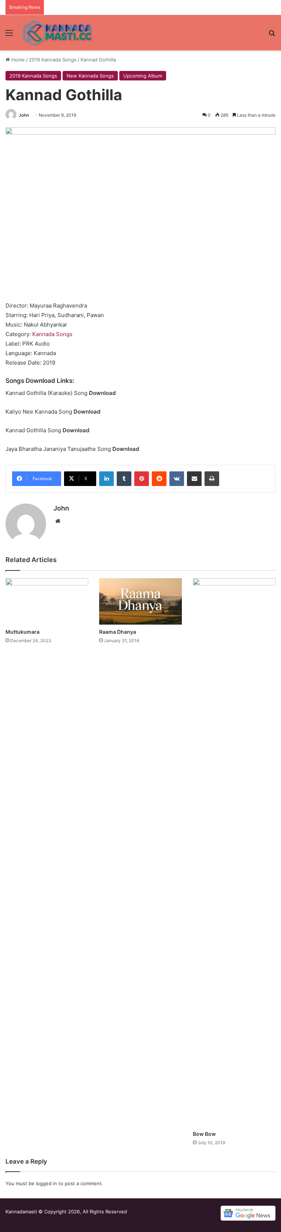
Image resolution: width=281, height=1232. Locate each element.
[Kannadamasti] (57, 32)
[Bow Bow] (234, 852)
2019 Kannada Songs (52, 60)
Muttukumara (22, 632)
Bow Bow (204, 1134)
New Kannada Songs (90, 76)
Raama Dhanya (117, 632)
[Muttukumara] (46, 601)
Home (17, 60)
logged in (46, 1183)
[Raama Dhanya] (140, 601)
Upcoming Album (142, 76)
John (24, 115)
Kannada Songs (52, 334)
